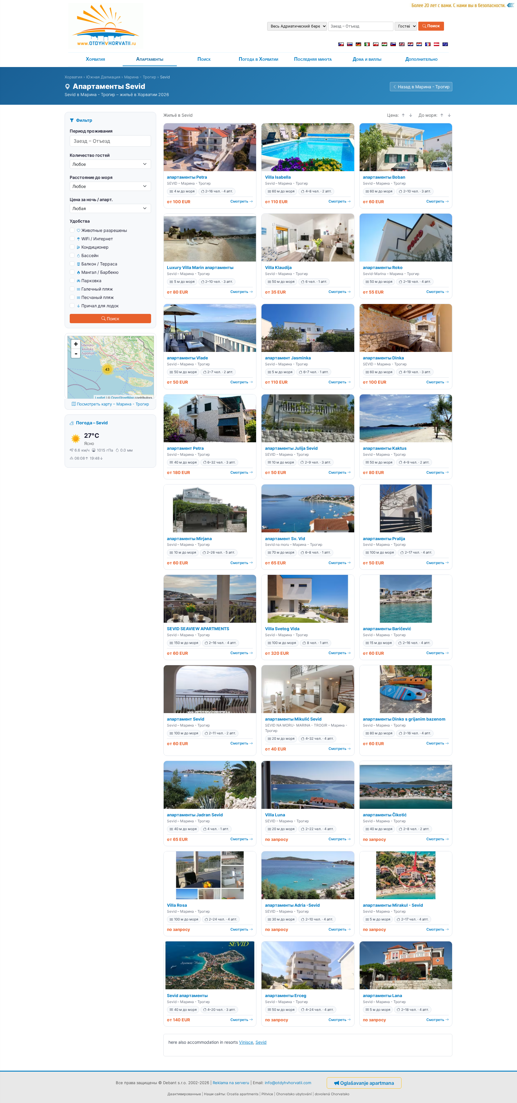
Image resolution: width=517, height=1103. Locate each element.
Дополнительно (421, 59)
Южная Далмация (103, 77)
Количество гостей (90, 155)
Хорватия (95, 59)
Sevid (261, 1042)
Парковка (91, 280)
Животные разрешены (104, 230)
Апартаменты (149, 59)
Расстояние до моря (91, 177)
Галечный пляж (97, 288)
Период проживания (91, 130)
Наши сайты (214, 1094)
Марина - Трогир (140, 77)
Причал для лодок (100, 305)
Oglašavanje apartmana (367, 1083)
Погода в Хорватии (258, 59)
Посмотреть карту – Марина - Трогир (113, 404)
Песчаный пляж (97, 297)
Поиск (433, 26)
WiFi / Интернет (97, 238)
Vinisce (246, 1042)
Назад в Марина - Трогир (424, 86)
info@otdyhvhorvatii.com (288, 1082)
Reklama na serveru (231, 1082)
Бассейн (89, 255)
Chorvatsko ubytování (294, 1094)
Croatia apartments (242, 1094)
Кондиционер (95, 247)
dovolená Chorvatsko (332, 1094)
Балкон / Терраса (99, 263)
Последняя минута (313, 59)
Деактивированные (184, 1094)
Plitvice (267, 1094)
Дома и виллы (367, 59)
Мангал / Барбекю (99, 272)
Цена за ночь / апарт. (91, 199)
